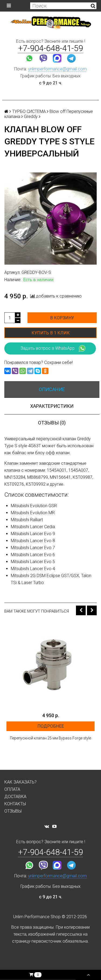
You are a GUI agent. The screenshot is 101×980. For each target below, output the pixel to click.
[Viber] (15, 371)
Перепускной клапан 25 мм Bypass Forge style (50, 738)
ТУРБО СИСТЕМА (29, 111)
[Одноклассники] (45, 371)
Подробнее (50, 726)
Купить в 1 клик (51, 332)
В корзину (62, 317)
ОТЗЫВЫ (13, 811)
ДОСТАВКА (15, 796)
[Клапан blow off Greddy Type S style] (50, 218)
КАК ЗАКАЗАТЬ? (20, 782)
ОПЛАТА (12, 789)
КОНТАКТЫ (15, 803)
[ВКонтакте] (7, 371)
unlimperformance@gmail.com (57, 68)
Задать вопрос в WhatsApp (47, 348)
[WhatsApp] (22, 371)
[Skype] (37, 371)
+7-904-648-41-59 (50, 48)
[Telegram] (30, 371)
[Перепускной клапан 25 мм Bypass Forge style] (50, 666)
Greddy (31, 116)
